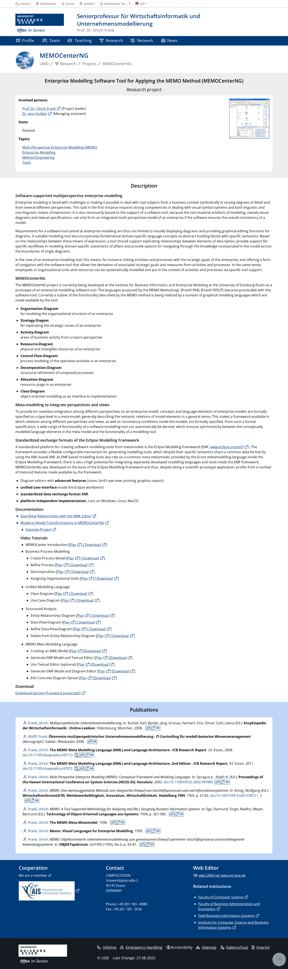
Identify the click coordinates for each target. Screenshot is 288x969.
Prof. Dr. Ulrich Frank (39, 108)
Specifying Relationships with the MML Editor (56, 516)
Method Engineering (38, 157)
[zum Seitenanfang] (279, 959)
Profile (28, 40)
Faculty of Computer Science (220, 897)
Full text (152, 728)
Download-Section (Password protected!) (48, 693)
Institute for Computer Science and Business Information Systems (233, 925)
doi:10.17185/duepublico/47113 (48, 755)
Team (54, 40)
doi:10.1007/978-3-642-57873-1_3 (236, 795)
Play (72, 544)
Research (114, 40)
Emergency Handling (144, 947)
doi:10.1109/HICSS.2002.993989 (188, 782)
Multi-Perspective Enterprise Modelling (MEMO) (59, 147)
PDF (76, 755)
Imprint (262, 947)
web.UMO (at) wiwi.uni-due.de (222, 875)
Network (145, 40)
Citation (157, 728)
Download (92, 544)
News (172, 40)
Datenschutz (237, 947)
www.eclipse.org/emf (226, 447)
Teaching (83, 40)
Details (148, 728)
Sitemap (209, 947)
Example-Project (38, 529)
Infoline (109, 947)
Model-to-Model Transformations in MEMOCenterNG (62, 522)
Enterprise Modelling (38, 152)
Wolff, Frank (37, 736)
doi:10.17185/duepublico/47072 (48, 768)
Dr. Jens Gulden (34, 113)
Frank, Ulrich (38, 723)
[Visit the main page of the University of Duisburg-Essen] (39, 23)
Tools (26, 162)
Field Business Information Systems (226, 915)
